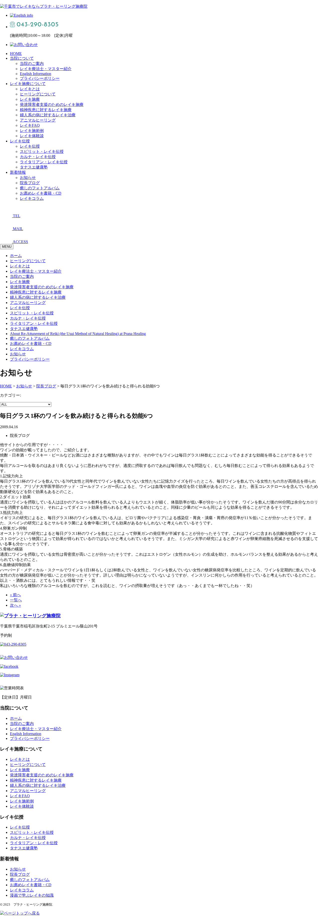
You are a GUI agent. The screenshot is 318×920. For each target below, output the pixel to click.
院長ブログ (30, 183)
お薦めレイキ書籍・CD (40, 193)
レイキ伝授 (20, 141)
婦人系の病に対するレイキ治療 (48, 115)
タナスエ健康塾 (34, 167)
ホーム (16, 255)
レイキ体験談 (32, 136)
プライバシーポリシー (40, 78)
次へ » (15, 605)
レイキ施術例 (32, 130)
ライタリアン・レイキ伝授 (44, 162)
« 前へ (15, 595)
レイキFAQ (30, 125)
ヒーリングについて (38, 94)
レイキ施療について (28, 84)
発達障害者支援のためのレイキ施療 (51, 104)
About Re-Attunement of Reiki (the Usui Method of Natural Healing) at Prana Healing (78, 334)
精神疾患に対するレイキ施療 (46, 110)
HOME (16, 53)
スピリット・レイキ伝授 (42, 151)
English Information (35, 74)
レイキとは (30, 89)
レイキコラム (32, 198)
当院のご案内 (32, 63)
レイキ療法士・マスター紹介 (46, 69)
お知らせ (28, 177)
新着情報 (18, 172)
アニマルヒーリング (38, 120)
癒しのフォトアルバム (40, 188)
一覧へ (16, 600)
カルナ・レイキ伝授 (38, 157)
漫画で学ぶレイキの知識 (32, 895)
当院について (22, 58)
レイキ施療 (30, 99)
